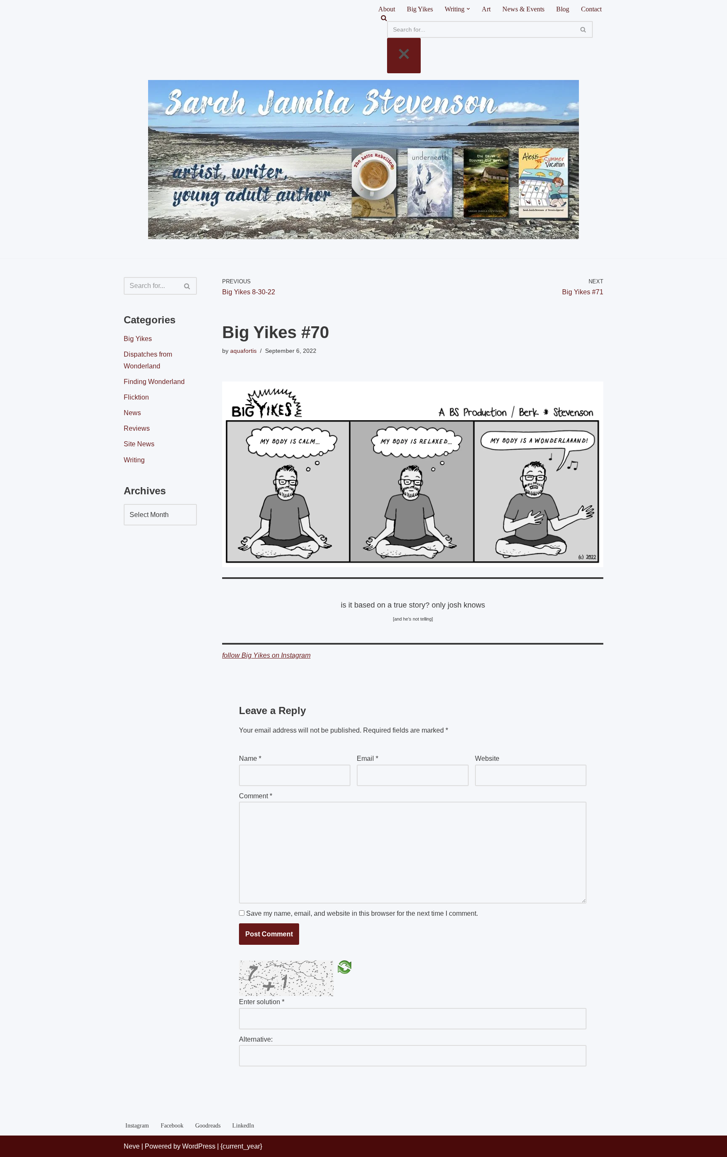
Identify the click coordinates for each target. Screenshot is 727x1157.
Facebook (172, 1125)
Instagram (137, 1125)
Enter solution (261, 1001)
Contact (591, 9)
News (132, 412)
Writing (134, 460)
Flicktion (136, 397)
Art (486, 9)
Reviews (137, 428)
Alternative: (256, 1039)
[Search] (490, 18)
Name (250, 758)
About (386, 9)
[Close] (404, 55)
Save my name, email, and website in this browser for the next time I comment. (362, 913)
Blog (562, 9)
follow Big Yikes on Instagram (266, 655)
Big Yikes (420, 9)
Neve (132, 1146)
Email (367, 758)
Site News (139, 444)
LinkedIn (243, 1125)
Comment (255, 796)
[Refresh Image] (344, 966)
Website (487, 758)
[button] (468, 9)
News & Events (523, 9)
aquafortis (243, 350)
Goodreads (207, 1125)
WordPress (198, 1146)
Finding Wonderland (154, 381)
